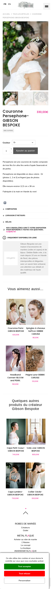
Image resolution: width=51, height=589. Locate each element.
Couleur (6, 143)
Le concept (25, 545)
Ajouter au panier (25, 151)
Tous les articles (21, 14)
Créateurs (25, 527)
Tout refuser (24, 573)
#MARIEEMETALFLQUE (25, 551)
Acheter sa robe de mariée (25, 539)
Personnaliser (24, 580)
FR (5, 4)
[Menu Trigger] (46, 6)
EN (9, 4)
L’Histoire (26, 542)
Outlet (25, 530)
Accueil (6, 14)
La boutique (25, 548)
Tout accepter (24, 566)
